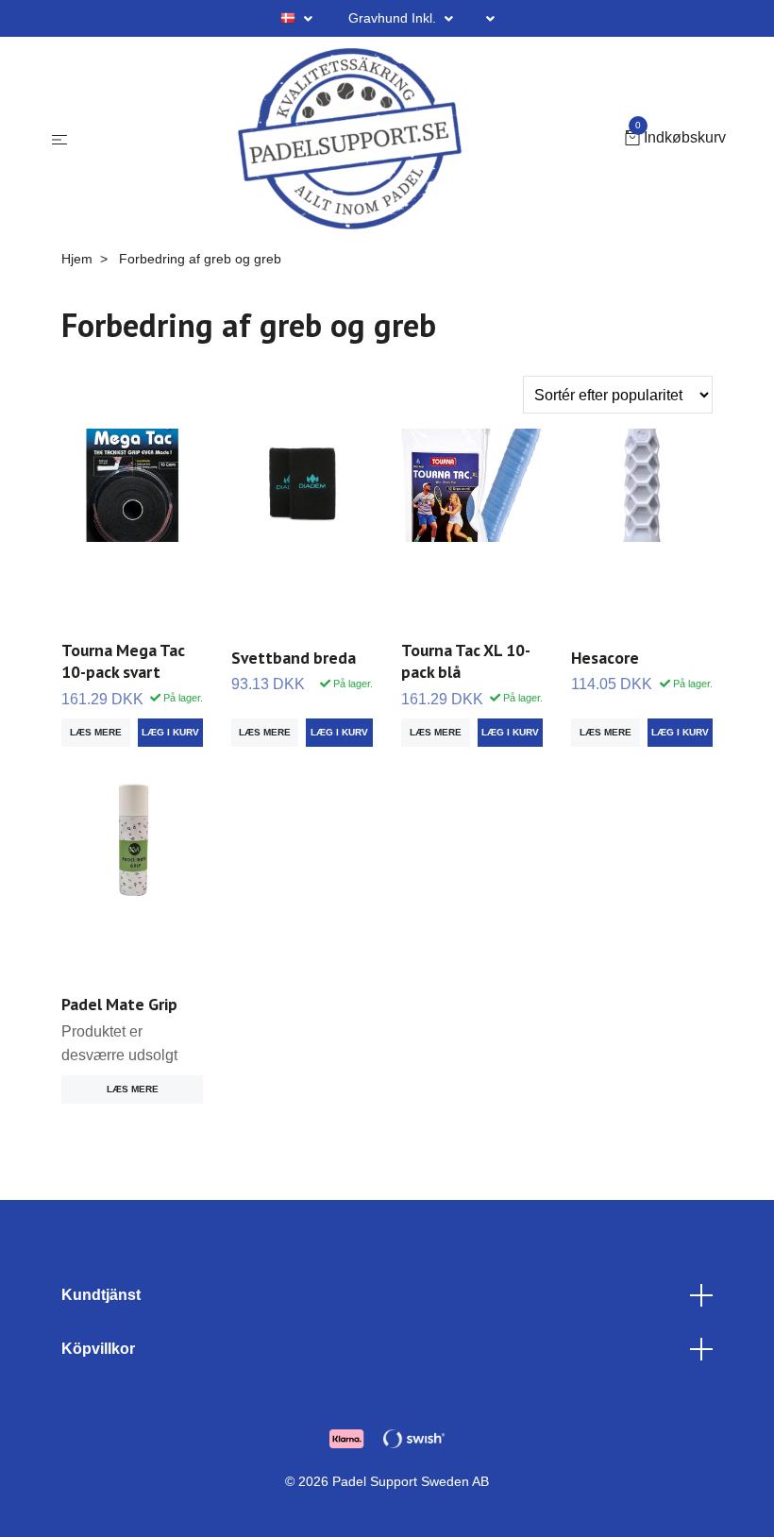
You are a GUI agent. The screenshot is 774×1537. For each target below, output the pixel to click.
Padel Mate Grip (119, 1004)
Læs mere (96, 732)
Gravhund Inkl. (394, 17)
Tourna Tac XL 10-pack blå (465, 661)
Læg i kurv (339, 732)
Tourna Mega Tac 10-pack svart (123, 661)
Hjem (77, 258)
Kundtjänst (101, 1295)
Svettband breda (293, 657)
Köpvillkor (98, 1349)
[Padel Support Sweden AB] (349, 138)
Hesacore (605, 657)
